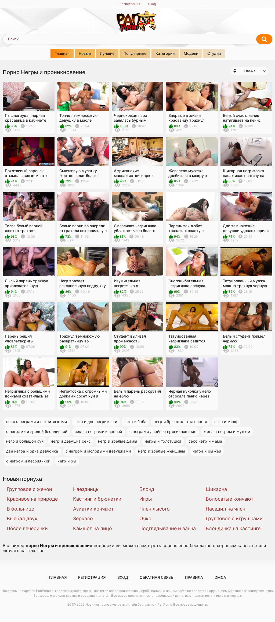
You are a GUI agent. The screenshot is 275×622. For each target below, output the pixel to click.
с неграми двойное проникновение (162, 431)
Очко (145, 518)
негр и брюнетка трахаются (180, 421)
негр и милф (226, 421)
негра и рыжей (207, 451)
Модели (191, 53)
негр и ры (66, 461)
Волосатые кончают (230, 499)
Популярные (135, 53)
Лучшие (107, 53)
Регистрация (130, 4)
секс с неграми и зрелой (98, 431)
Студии (214, 53)
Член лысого (154, 509)
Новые (85, 53)
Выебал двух (22, 518)
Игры (145, 499)
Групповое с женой (29, 489)
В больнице (20, 509)
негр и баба (135, 421)
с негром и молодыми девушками (98, 451)
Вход (152, 4)
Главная (62, 53)
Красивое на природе (32, 499)
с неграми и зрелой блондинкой (36, 431)
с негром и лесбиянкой (28, 461)
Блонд (146, 489)
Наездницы (86, 489)
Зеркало (83, 518)
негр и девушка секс (71, 441)
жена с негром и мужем (227, 431)
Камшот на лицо (92, 528)
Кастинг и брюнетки (97, 499)
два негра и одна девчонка (32, 451)
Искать (264, 39)
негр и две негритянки (95, 421)
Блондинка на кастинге (233, 528)
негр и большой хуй (25, 441)
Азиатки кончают (93, 509)
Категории (165, 53)
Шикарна (216, 489)
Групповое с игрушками (234, 518)
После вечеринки (27, 528)
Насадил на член (225, 509)
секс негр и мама (205, 441)
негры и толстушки (163, 441)
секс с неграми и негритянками (36, 421)
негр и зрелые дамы (117, 441)
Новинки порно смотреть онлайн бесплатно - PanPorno (128, 604)
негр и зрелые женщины (161, 451)
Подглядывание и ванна (167, 528)
